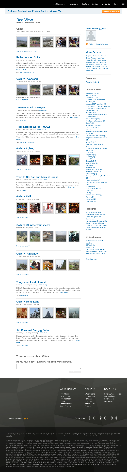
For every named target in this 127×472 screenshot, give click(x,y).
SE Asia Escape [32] (92, 117)
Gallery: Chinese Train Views (33, 225)
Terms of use (90, 404)
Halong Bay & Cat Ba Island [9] (96, 182)
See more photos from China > (27, 51)
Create (62, 401)
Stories (95, 4)
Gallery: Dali (23, 196)
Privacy (88, 406)
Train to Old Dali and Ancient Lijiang (37, 177)
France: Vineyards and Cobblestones (93, 218)
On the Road (24, 345)
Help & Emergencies (112, 394)
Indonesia (89, 60)
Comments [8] (42, 179)
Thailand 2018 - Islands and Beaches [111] (95, 101)
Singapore (98, 64)
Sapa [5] (88, 184)
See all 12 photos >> (23, 169)
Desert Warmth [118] (92, 119)
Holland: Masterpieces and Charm (97, 221)
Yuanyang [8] (90, 186)
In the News (90, 396)
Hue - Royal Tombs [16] (94, 169)
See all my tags (91, 259)
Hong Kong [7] (90, 201)
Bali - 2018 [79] (91, 95)
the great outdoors (27, 142)
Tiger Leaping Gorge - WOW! (33, 126)
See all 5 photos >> (23, 246)
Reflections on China (28, 57)
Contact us (108, 401)
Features (12, 11)
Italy (95, 60)
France (93, 58)
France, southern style (93, 212)
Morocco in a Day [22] (93, 125)
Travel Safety (73, 4)
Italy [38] (88, 129)
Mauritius (96, 62)
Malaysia (89, 62)
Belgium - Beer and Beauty (95, 223)
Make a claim (109, 396)
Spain (105, 64)
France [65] (89, 134)
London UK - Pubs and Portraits (96, 225)
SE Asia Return (91, 245)
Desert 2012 (90, 247)
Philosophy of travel (27, 73)
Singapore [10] (91, 155)
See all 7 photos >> (23, 322)
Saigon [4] (89, 165)
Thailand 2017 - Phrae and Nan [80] (98, 106)
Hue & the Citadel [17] (93, 171)
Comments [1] (43, 333)
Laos (99, 60)
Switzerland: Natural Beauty (95, 215)
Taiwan (97, 66)
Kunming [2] (90, 197)
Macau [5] (89, 146)
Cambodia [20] (91, 161)
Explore (85, 4)
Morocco (103, 62)
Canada (103, 56)
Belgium (88, 56)
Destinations (24, 11)
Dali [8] (88, 193)
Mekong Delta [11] (92, 163)
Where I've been (93, 52)
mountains (23, 190)
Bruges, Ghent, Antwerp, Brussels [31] (97, 139)
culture (23, 121)
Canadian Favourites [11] (94, 144)
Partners (88, 399)
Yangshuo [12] (90, 199)
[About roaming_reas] (91, 40)
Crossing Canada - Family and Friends (96, 228)
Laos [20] (89, 159)
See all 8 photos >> (23, 100)
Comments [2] (41, 129)
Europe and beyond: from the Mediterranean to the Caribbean (96, 250)
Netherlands (90, 64)
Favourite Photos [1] (92, 82)
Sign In (117, 4)
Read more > (21, 69)
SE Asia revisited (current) (94, 241)
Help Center (106, 4)
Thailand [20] (90, 157)
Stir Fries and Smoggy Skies (32, 330)
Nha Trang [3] (90, 167)
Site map (88, 401)
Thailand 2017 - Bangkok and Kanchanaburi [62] (96, 109)
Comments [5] (43, 110)
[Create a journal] (111, 12)
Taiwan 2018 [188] (92, 98)
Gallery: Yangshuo (27, 253)
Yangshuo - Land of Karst (31, 282)
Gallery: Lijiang (25, 148)
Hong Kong (101, 58)
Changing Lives (66, 404)
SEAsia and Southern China (95, 253)
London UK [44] (91, 142)
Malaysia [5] (90, 152)
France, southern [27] (93, 127)
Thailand (104, 66)
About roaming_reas (96, 28)
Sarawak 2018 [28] (92, 93)
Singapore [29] (91, 112)
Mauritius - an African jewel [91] (96, 115)
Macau (104, 60)
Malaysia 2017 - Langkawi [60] (96, 104)
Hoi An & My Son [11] (93, 180)
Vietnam (105, 69)
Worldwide (89, 71)
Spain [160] (90, 123)
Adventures (24, 295)
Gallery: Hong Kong (27, 301)
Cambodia (96, 56)
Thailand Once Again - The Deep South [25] (97, 149)
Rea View (24, 20)
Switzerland (90, 66)
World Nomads (13, 4)
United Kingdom (91, 69)
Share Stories (65, 406)
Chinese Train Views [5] (94, 195)
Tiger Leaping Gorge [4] (94, 188)
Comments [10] (42, 285)
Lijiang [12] (89, 191)
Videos (53, 11)
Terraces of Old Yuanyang (31, 107)
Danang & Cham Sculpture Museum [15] (98, 177)
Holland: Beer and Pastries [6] (96, 136)
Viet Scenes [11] (91, 174)
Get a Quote (65, 396)
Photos (36, 11)
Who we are (90, 394)
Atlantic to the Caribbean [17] (95, 121)
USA (99, 69)
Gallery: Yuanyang (27, 78)
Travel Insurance (58, 4)
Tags (60, 11)
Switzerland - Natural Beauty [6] (96, 131)
